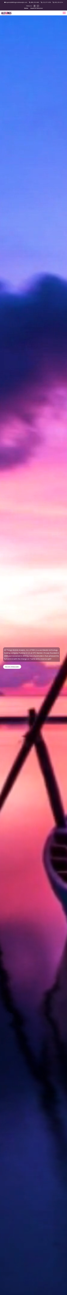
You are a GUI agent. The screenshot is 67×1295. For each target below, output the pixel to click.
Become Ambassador (12, 667)
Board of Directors (37, 8)
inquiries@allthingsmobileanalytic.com (16, 2)
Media (26, 8)
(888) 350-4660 (35, 2)
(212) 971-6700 (46, 2)
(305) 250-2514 (58, 2)
